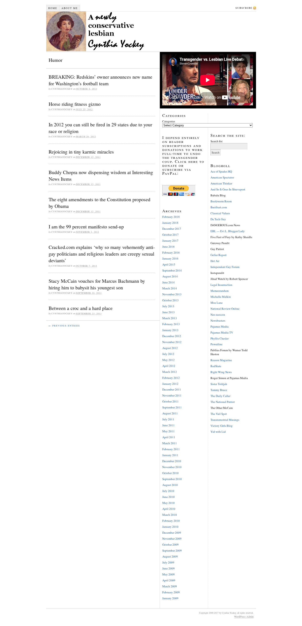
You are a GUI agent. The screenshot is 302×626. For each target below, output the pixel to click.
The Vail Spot (218, 414)
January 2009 (170, 598)
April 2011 (168, 437)
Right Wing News (221, 372)
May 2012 (168, 360)
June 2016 (168, 247)
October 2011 (170, 401)
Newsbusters (217, 320)
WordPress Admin (244, 616)
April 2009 (168, 580)
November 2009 (172, 539)
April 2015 (168, 264)
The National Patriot (222, 402)
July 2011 (168, 419)
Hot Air (214, 261)
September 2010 (172, 479)
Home (52, 8)
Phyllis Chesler (219, 338)
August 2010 (170, 485)
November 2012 (172, 342)
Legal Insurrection (221, 285)
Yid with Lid (218, 432)
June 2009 (168, 568)
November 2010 (172, 467)
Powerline (216, 344)
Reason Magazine (221, 360)
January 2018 (170, 223)
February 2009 (171, 592)
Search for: (216, 141)
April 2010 (168, 509)
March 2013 (169, 318)
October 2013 (170, 300)
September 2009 (172, 550)
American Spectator (222, 177)
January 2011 (170, 455)
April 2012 (168, 366)
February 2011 (171, 449)
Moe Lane (216, 303)
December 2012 (171, 336)
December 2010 (171, 461)
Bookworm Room (221, 201)
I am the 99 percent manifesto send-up (86, 226)
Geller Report (218, 255)
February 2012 (171, 378)
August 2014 (170, 276)
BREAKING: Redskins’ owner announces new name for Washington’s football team (100, 80)
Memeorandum (219, 291)
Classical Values (220, 213)
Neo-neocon (217, 315)
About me (69, 8)
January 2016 (170, 258)
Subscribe (243, 7)
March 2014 (169, 288)
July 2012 (168, 354)
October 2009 (170, 544)
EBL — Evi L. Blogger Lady (227, 231)
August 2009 (170, 556)
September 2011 (172, 407)
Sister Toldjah (218, 384)
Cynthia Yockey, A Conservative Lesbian (129, 31)
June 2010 (168, 497)
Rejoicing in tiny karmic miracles (81, 151)
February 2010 (171, 521)
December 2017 (171, 229)
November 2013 (172, 294)
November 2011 (172, 395)
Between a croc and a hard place (81, 308)
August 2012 (170, 348)
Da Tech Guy (218, 219)
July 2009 (168, 562)
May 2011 (168, 431)
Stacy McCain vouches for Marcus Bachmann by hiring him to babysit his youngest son (97, 284)
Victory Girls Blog (221, 426)
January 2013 (170, 330)
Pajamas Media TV (221, 332)
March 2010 (169, 515)
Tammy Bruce (218, 390)
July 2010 (168, 491)
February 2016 (171, 252)
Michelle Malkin (220, 297)
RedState (215, 366)
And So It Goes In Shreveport (227, 189)
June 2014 (168, 282)
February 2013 (171, 324)
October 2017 (170, 235)
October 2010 (170, 473)
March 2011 (169, 443)
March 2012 (169, 372)
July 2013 (168, 306)
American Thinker (221, 183)
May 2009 (168, 574)
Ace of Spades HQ (221, 171)
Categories (168, 121)
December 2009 (171, 533)
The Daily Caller (220, 396)
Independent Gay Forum (224, 267)
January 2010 (170, 527)
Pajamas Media (219, 326)
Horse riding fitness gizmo (75, 104)
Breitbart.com (218, 207)
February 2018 (171, 217)
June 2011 (168, 425)
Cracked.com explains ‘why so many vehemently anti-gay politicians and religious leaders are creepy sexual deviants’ (102, 254)
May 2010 (168, 503)
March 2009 (169, 586)
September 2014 (172, 270)
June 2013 (168, 312)
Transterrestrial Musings (224, 420)
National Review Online (224, 309)
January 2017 (170, 241)
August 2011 (170, 413)
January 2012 (170, 384)
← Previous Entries (64, 325)
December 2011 (171, 389)
